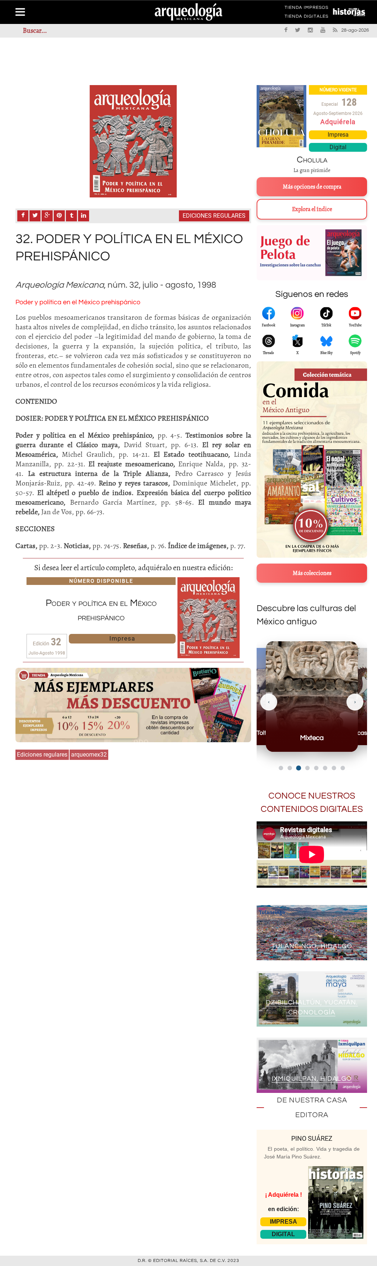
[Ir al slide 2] (290, 768)
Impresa (122, 638)
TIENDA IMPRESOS (306, 9)
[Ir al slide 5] (316, 768)
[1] (133, 141)
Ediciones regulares (214, 215)
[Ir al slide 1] (281, 768)
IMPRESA (283, 1221)
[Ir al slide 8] (343, 768)
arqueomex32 (89, 754)
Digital (338, 147)
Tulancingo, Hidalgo (311, 946)
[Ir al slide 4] (307, 767)
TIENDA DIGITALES (306, 18)
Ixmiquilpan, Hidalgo (312, 1078)
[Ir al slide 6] (325, 768)
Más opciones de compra (312, 187)
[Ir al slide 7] (334, 768)
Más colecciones (312, 573)
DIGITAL (283, 1234)
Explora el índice (312, 209)
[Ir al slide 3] (298, 768)
